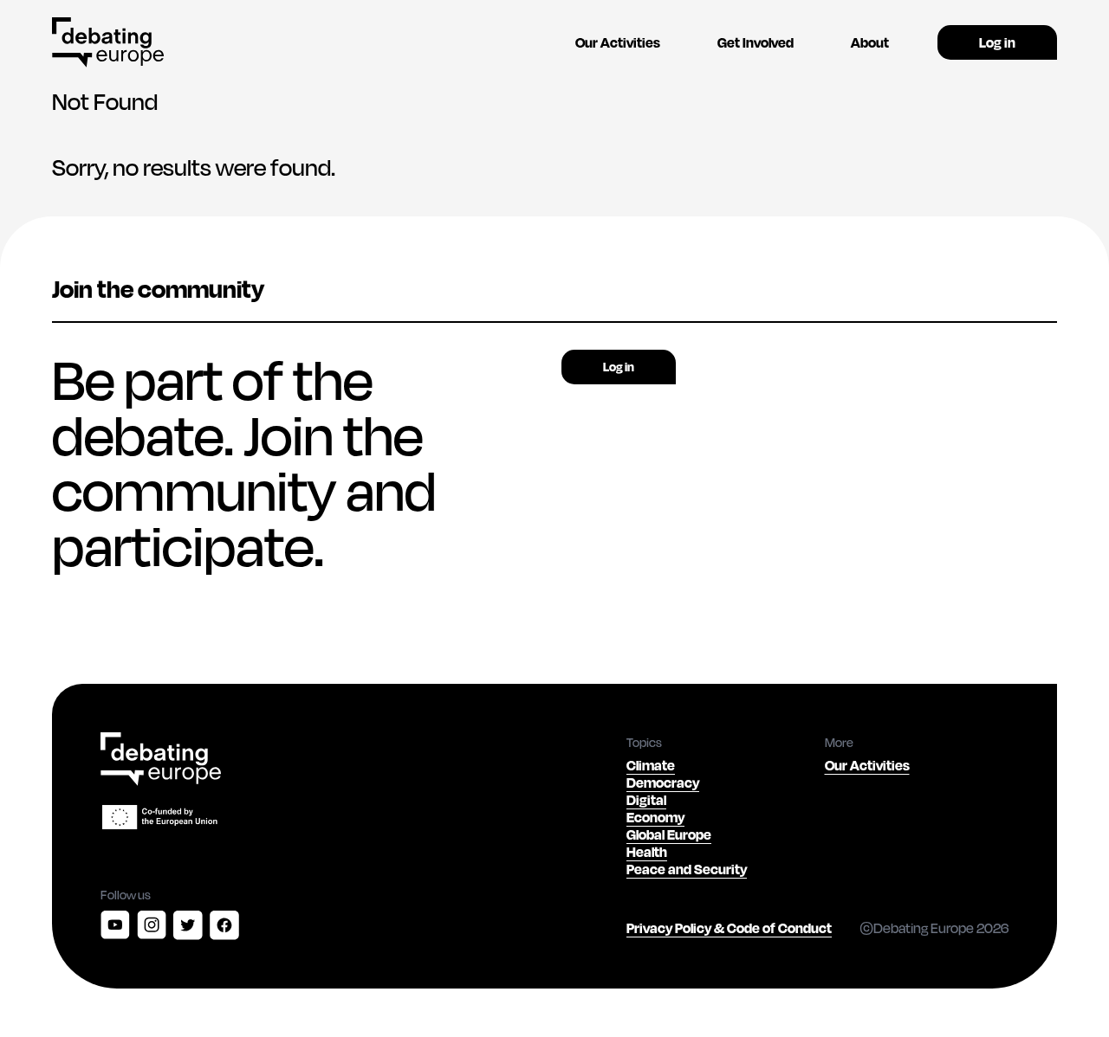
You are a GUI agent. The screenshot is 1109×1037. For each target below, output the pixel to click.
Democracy (662, 782)
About (870, 42)
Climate (650, 765)
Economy (655, 817)
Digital (646, 799)
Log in (997, 42)
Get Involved (755, 42)
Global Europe (668, 834)
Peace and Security (686, 869)
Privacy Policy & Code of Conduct (729, 927)
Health (646, 851)
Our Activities (617, 42)
